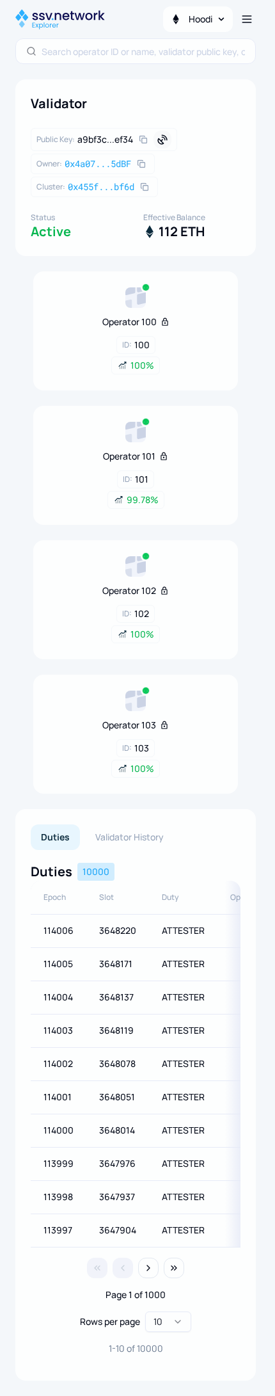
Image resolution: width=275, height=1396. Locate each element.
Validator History (129, 837)
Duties (55, 837)
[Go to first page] (97, 1268)
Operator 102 (129, 590)
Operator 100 (129, 322)
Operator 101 (129, 456)
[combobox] (143, 51)
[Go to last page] (174, 1268)
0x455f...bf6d (101, 187)
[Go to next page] (148, 1268)
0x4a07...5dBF (98, 163)
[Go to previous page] (123, 1268)
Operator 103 (129, 725)
